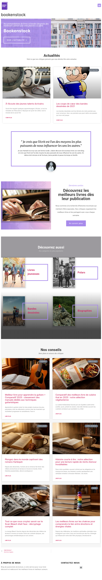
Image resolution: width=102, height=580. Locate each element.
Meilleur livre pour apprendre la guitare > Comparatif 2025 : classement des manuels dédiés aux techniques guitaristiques (25, 399)
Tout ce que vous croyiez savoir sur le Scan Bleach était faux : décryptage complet (24, 524)
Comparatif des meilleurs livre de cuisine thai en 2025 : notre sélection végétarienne (75, 397)
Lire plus (8, 416)
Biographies (85, 310)
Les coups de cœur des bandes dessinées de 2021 (72, 104)
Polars (81, 272)
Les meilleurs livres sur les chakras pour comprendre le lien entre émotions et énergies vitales (75, 524)
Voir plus (9, 117)
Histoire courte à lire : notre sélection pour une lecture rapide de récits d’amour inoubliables (76, 462)
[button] (99, 5)
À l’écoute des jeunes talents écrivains (25, 103)
